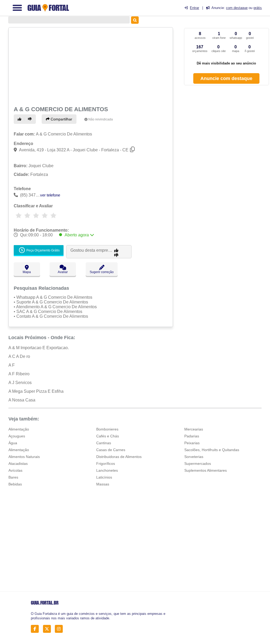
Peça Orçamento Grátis (43, 250)
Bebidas (15, 484)
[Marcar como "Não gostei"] (30, 119)
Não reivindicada (100, 119)
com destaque (237, 8)
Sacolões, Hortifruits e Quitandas (211, 450)
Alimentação (18, 429)
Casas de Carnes (110, 450)
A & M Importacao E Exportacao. (38, 347)
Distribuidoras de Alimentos (119, 457)
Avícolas (15, 470)
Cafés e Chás (107, 436)
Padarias (191, 436)
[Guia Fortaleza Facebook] (36, 629)
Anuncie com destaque (226, 78)
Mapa (27, 272)
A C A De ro (19, 356)
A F (11, 365)
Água (12, 443)
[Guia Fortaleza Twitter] (48, 629)
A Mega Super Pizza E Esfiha (36, 391)
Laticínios (104, 477)
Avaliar (63, 272)
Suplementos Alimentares (205, 470)
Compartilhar (61, 119)
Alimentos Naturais (24, 457)
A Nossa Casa (21, 400)
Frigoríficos (105, 463)
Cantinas (103, 443)
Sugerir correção (102, 272)
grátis (257, 8)
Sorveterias (193, 457)
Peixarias (192, 443)
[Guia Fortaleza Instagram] (60, 629)
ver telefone (50, 195)
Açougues (16, 436)
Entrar (194, 8)
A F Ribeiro (19, 374)
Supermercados (197, 463)
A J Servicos (20, 382)
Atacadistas (18, 463)
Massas (102, 484)
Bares (13, 477)
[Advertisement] (90, 66)
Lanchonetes (107, 470)
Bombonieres (107, 429)
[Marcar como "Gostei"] (20, 119)
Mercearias (193, 429)
